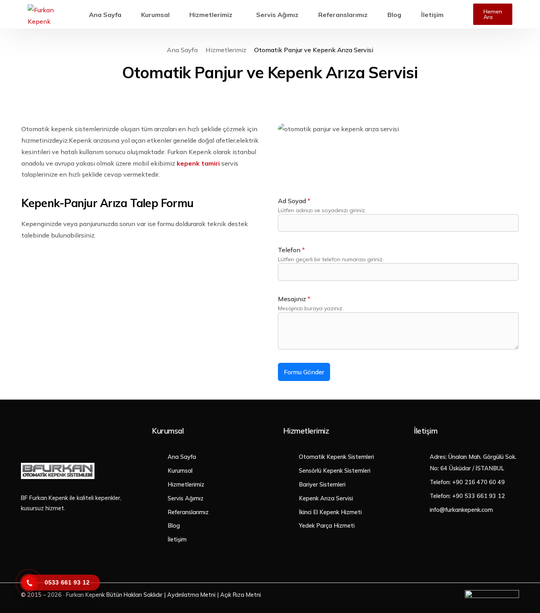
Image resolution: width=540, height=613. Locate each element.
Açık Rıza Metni (240, 594)
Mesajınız (294, 299)
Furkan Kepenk (85, 594)
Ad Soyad (294, 201)
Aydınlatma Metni (191, 594)
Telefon (291, 250)
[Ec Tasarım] (492, 596)
